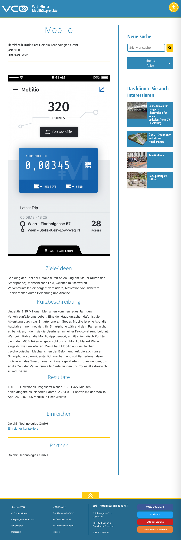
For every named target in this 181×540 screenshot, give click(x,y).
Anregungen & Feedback (23, 519)
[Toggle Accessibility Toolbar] (173, 7)
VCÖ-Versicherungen (63, 525)
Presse (56, 532)
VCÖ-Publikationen (62, 519)
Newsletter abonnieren (155, 529)
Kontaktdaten (17, 525)
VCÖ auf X (155, 514)
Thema (150, 63)
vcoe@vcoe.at (106, 526)
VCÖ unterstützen (19, 513)
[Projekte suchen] (170, 48)
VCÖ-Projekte (59, 507)
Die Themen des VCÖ (63, 513)
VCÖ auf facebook (155, 507)
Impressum (16, 532)
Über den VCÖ (18, 507)
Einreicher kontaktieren (24, 428)
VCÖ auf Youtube (155, 522)
